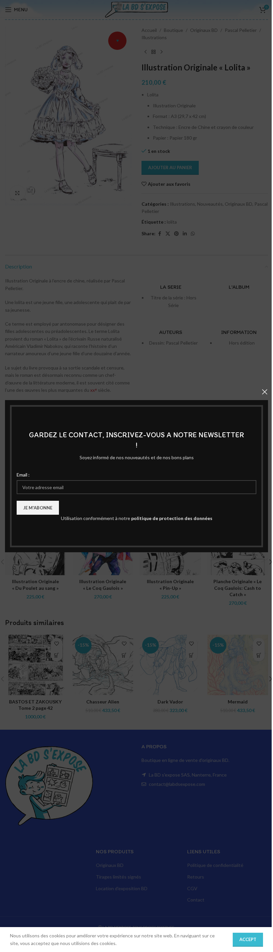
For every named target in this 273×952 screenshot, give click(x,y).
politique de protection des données (171, 518)
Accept (247, 939)
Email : (23, 474)
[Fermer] (264, 391)
